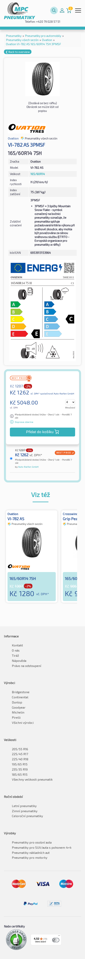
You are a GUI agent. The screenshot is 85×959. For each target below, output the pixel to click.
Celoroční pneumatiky (27, 816)
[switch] (55, 940)
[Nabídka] (59, 936)
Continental (20, 697)
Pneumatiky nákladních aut (31, 852)
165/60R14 (37, 174)
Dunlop (17, 702)
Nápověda (19, 660)
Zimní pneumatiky (24, 811)
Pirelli (16, 717)
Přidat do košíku (40, 432)
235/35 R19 (20, 769)
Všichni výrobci (23, 722)
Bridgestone (20, 692)
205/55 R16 (20, 749)
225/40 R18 (20, 759)
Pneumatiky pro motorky (29, 857)
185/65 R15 (19, 774)
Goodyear (19, 707)
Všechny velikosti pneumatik (32, 779)
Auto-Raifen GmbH (28, 466)
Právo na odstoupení (26, 666)
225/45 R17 (20, 754)
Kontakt (17, 645)
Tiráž (15, 655)
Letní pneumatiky (24, 806)
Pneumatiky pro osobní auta (32, 842)
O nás (16, 650)
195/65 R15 (19, 764)
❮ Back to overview (18, 51)
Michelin (18, 712)
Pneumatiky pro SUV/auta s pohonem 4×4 (41, 847)
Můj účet (62, 10)
